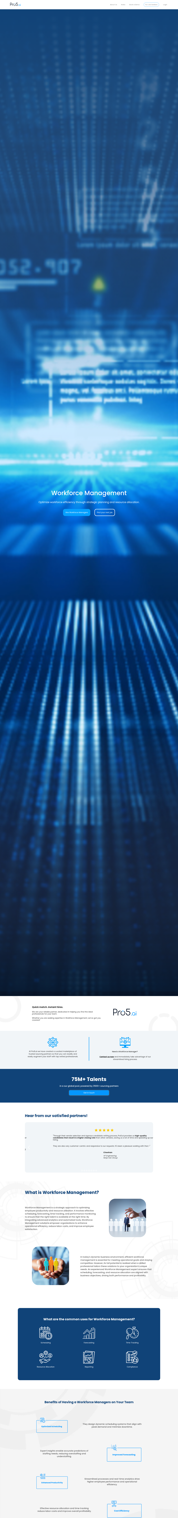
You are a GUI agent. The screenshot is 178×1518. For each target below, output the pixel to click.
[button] (29, 1147)
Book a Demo (134, 5)
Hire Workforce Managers (77, 512)
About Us (113, 5)
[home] (15, 4)
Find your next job (104, 512)
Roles (123, 5)
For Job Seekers (151, 5)
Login (165, 5)
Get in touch (89, 1093)
